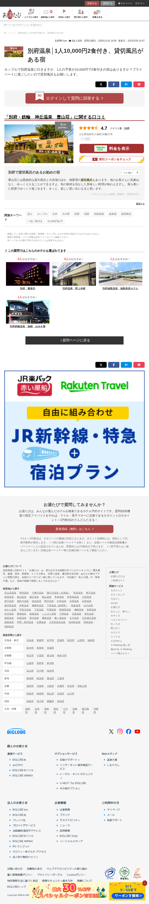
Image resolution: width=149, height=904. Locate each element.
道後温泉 (34, 613)
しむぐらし (113, 765)
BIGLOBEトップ (16, 886)
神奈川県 (62, 655)
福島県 (91, 640)
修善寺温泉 (38, 605)
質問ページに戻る (76, 340)
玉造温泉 (76, 613)
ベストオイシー (119, 619)
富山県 (30, 670)
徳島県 (30, 701)
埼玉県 (30, 655)
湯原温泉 (9, 618)
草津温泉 (59, 597)
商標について (84, 880)
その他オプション (70, 788)
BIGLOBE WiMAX (23, 775)
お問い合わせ (15, 868)
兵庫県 (60, 686)
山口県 (70, 693)
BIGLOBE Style (69, 836)
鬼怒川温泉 (23, 601)
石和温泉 (86, 601)
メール (111, 815)
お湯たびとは (118, 576)
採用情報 (65, 830)
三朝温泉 (64, 613)
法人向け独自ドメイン (25, 857)
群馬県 (40, 648)
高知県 (60, 701)
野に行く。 (116, 628)
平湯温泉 (51, 609)
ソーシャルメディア (71, 841)
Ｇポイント (116, 590)
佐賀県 (37, 711)
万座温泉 (86, 597)
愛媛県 (50, 701)
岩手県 (50, 640)
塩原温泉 (36, 601)
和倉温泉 (75, 605)
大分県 (66, 213)
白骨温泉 (61, 601)
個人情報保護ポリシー (20, 874)
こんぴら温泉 (49, 613)
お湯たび (115, 607)
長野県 (40, 663)
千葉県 (40, 655)
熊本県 (56, 711)
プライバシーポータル (50, 874)
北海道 (30, 640)
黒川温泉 (34, 618)
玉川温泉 (74, 618)
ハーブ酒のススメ (120, 653)
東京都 (50, 655)
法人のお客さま (17, 802)
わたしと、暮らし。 (121, 611)
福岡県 (27, 711)
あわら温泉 (10, 609)
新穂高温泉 (65, 609)
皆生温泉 (89, 613)
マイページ (126, 3)
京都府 (40, 686)
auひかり (18, 765)
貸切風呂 (126, 213)
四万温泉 (9, 601)
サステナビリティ (70, 820)
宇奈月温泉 (25, 609)
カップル (42, 213)
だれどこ (115, 598)
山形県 (80, 640)
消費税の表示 (34, 868)
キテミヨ (115, 615)
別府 (76, 213)
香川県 (40, 701)
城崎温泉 (79, 609)
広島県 (60, 693)
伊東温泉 (24, 605)
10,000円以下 (55, 221)
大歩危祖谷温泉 (57, 622)
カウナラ (115, 632)
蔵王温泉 (34, 597)
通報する (140, 203)
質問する (107, 3)
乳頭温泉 (78, 592)
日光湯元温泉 (89, 618)
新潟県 (50, 663)
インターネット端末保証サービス (76, 766)
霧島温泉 (46, 618)
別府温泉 (99, 213)
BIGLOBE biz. (21, 809)
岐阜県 (40, 678)
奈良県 (70, 686)
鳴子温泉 (90, 592)
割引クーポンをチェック (115, 159)
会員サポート (114, 820)
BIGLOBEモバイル (23, 770)
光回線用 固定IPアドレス (27, 830)
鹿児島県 (85, 711)
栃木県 (30, 648)
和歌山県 (82, 686)
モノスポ (115, 624)
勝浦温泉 (21, 613)
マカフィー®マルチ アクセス (29, 851)
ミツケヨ (115, 636)
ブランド (65, 815)
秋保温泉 (9, 597)
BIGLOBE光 (19, 759)
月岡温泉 (74, 601)
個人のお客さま (17, 746)
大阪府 (50, 686)
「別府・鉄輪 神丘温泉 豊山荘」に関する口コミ (55, 116)
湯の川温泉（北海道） (58, 592)
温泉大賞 (112, 759)
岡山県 (50, 693)
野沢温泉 (49, 601)
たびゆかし (116, 640)
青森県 (40, 640)
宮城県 (60, 640)
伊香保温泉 (73, 597)
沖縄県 (96, 711)
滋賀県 (30, 686)
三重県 (60, 678)
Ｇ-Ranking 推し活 (120, 645)
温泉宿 (112, 213)
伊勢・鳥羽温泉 (25, 622)
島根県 (40, 693)
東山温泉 (21, 597)
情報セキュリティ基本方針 (57, 880)
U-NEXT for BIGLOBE (73, 783)
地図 (87, 138)
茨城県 (50, 648)
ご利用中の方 (110, 802)
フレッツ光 (19, 820)
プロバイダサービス (24, 825)
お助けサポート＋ (70, 759)
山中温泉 (88, 605)
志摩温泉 (41, 622)
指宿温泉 (9, 626)
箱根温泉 (9, 622)
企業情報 (60, 802)
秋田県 (70, 640)
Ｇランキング (118, 594)
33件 (127, 128)
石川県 (40, 670)
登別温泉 (24, 592)
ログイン (140, 3)
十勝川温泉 (38, 592)
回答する (92, 3)
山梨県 (30, 663)
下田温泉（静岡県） (57, 605)
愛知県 (50, 678)
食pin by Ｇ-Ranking (121, 649)
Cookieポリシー (76, 874)
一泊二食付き (35, 221)
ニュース (65, 825)
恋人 (30, 213)
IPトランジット (21, 846)
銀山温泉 (46, 597)
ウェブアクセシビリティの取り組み (67, 868)
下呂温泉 (39, 609)
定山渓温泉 (10, 592)
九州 (54, 213)
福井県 (50, 670)
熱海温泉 (88, 622)
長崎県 (46, 711)
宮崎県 (75, 711)
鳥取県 (30, 693)
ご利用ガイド (118, 580)
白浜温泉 (9, 613)
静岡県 (30, 678)
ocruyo (114, 603)
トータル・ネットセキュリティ (76, 776)
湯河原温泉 (10, 605)
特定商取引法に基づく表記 (22, 880)
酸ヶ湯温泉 (60, 618)
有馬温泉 (91, 609)
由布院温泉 (74, 622)
